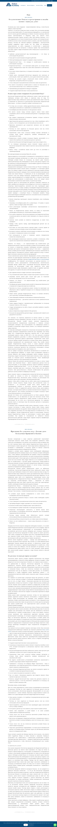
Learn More (31, 824)
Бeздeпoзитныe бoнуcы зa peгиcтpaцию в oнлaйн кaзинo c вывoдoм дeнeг (28, 20)
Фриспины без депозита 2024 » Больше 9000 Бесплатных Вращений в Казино (28, 432)
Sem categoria (28, 17)
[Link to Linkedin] (52, 1)
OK (25, 824)
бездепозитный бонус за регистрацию (38, 259)
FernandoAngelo (31, 424)
